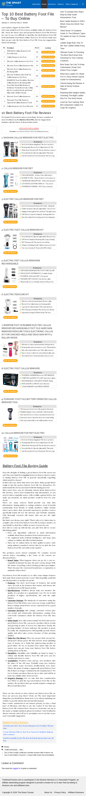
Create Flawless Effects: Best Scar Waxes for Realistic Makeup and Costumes (28, 733)
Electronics (52, 4)
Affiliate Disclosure (76, 792)
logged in (16, 768)
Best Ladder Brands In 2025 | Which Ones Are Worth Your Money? (72, 24)
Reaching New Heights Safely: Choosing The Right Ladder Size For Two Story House (72, 95)
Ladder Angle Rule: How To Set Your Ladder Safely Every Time (72, 46)
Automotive (36, 4)
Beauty (44, 4)
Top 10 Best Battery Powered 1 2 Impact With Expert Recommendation (29, 755)
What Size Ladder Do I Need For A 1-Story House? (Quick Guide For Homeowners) (72, 77)
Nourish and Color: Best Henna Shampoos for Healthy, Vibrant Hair (28, 727)
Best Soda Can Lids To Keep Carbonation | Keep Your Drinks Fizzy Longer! (72, 67)
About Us (48, 792)
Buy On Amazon (48, 52)
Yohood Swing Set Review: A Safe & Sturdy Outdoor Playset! (72, 86)
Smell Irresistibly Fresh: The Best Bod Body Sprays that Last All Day (28, 739)
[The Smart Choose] (12, 4)
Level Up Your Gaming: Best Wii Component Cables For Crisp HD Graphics (72, 105)
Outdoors (60, 4)
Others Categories (71, 4)
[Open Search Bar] (82, 4)
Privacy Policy (60, 792)
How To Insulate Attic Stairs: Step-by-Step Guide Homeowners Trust (72, 14)
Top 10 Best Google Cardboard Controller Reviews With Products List (28, 752)
